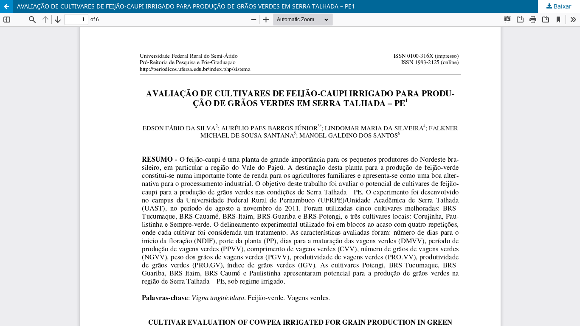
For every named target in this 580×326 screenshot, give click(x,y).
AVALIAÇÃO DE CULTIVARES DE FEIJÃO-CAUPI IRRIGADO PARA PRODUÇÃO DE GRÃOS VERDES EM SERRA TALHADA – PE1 (186, 6)
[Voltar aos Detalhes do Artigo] (6, 6)
